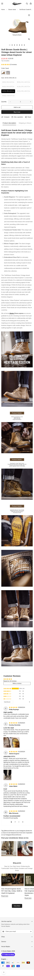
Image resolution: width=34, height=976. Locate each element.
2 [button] (15, 822)
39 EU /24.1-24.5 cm (23, 82)
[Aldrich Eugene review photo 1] (7, 775)
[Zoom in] (29, 39)
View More (17, 906)
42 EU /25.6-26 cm (8, 91)
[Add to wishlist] (29, 15)
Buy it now (17, 112)
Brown (8, 73)
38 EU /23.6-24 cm (8, 82)
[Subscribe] (31, 931)
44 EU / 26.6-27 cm (8, 95)
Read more (4, 896)
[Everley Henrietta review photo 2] (16, 742)
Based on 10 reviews (9, 681)
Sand (3, 73)
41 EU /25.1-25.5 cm (23, 86)
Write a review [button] (17, 683)
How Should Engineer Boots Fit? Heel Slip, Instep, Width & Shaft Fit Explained (11, 891)
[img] (13, 707)
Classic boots (12, 9)
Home (3, 9)
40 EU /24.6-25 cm (8, 86)
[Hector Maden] (17, 3)
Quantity (3, 101)
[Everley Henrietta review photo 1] (7, 742)
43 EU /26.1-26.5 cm (23, 91)
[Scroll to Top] (31, 967)
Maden (11, 313)
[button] (31, 4)
